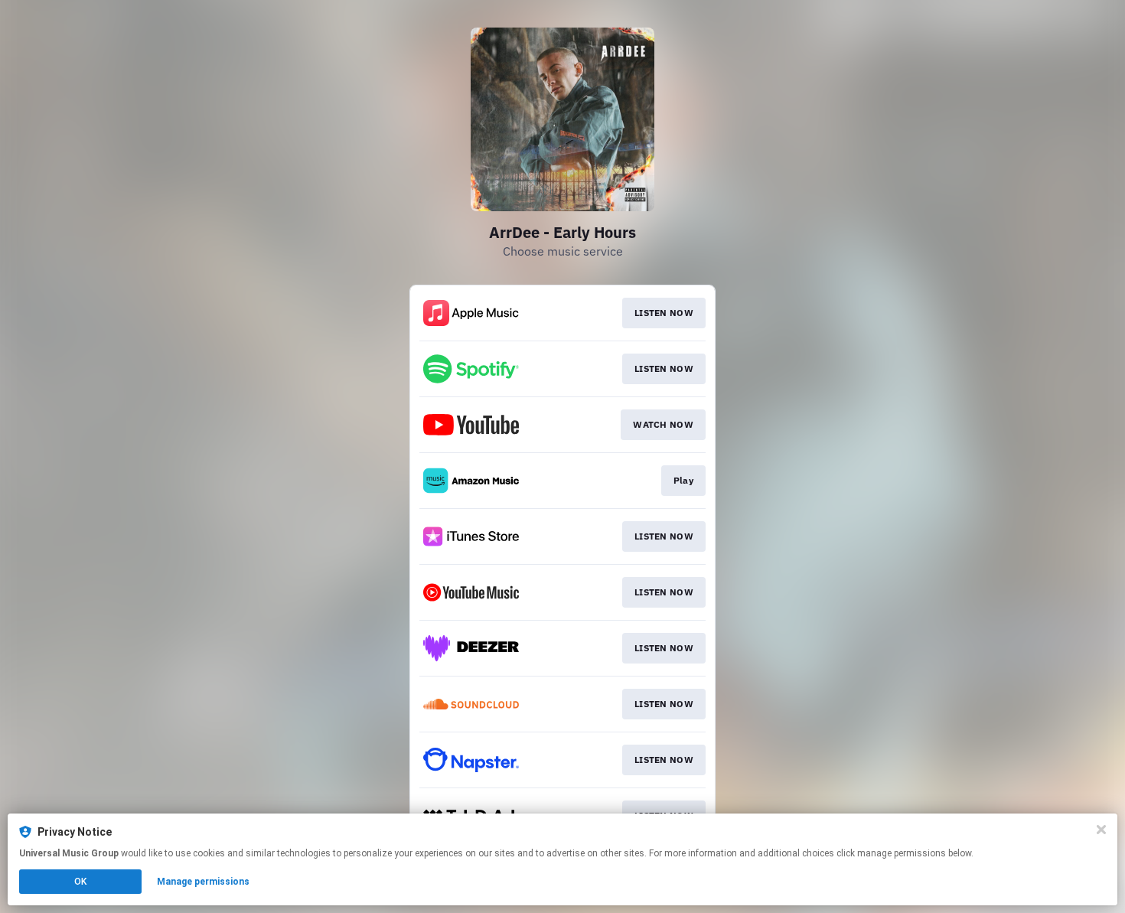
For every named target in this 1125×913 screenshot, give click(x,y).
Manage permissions (203, 881)
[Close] (1101, 829)
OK (80, 881)
